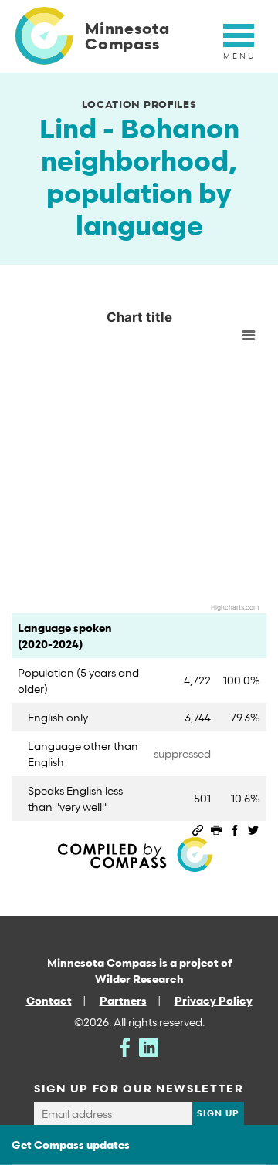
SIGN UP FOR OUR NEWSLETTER (139, 1088)
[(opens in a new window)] (125, 1045)
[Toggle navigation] (239, 44)
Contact (49, 1000)
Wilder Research (139, 978)
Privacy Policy (214, 1000)
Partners (123, 1000)
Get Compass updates (71, 1144)
